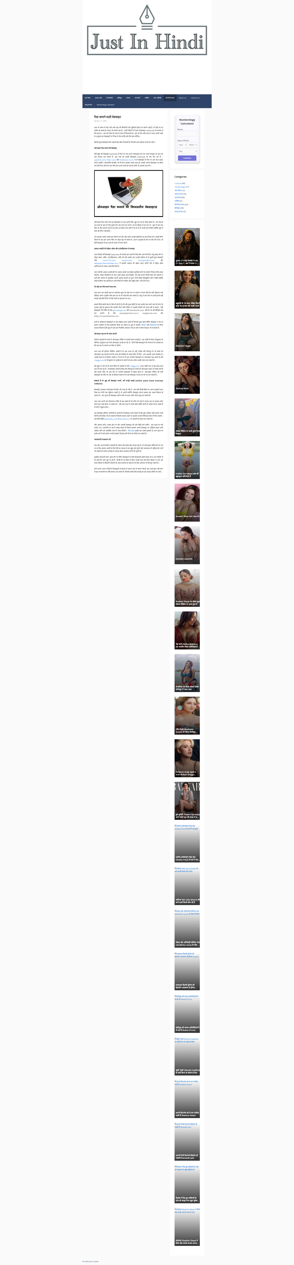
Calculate (187, 158)
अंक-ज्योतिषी (157, 98)
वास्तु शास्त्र (88, 105)
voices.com (127, 260)
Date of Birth (183, 140)
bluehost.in (125, 419)
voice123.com (109, 260)
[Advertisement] (147, 77)
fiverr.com (111, 159)
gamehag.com (119, 310)
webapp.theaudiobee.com (106, 263)
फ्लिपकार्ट (153, 325)
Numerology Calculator (106, 105)
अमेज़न (143, 325)
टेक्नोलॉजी (109, 98)
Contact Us (195, 98)
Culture (178, 183)
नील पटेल (131, 430)
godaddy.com (111, 419)
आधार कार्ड (98, 98)
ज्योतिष (147, 98)
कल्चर (128, 98)
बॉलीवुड (119, 98)
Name (180, 129)
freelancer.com (126, 159)
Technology (180, 187)
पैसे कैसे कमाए (170, 98)
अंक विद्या (87, 98)
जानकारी (137, 98)
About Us (182, 98)
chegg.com (99, 360)
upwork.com (100, 159)
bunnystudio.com (146, 260)
